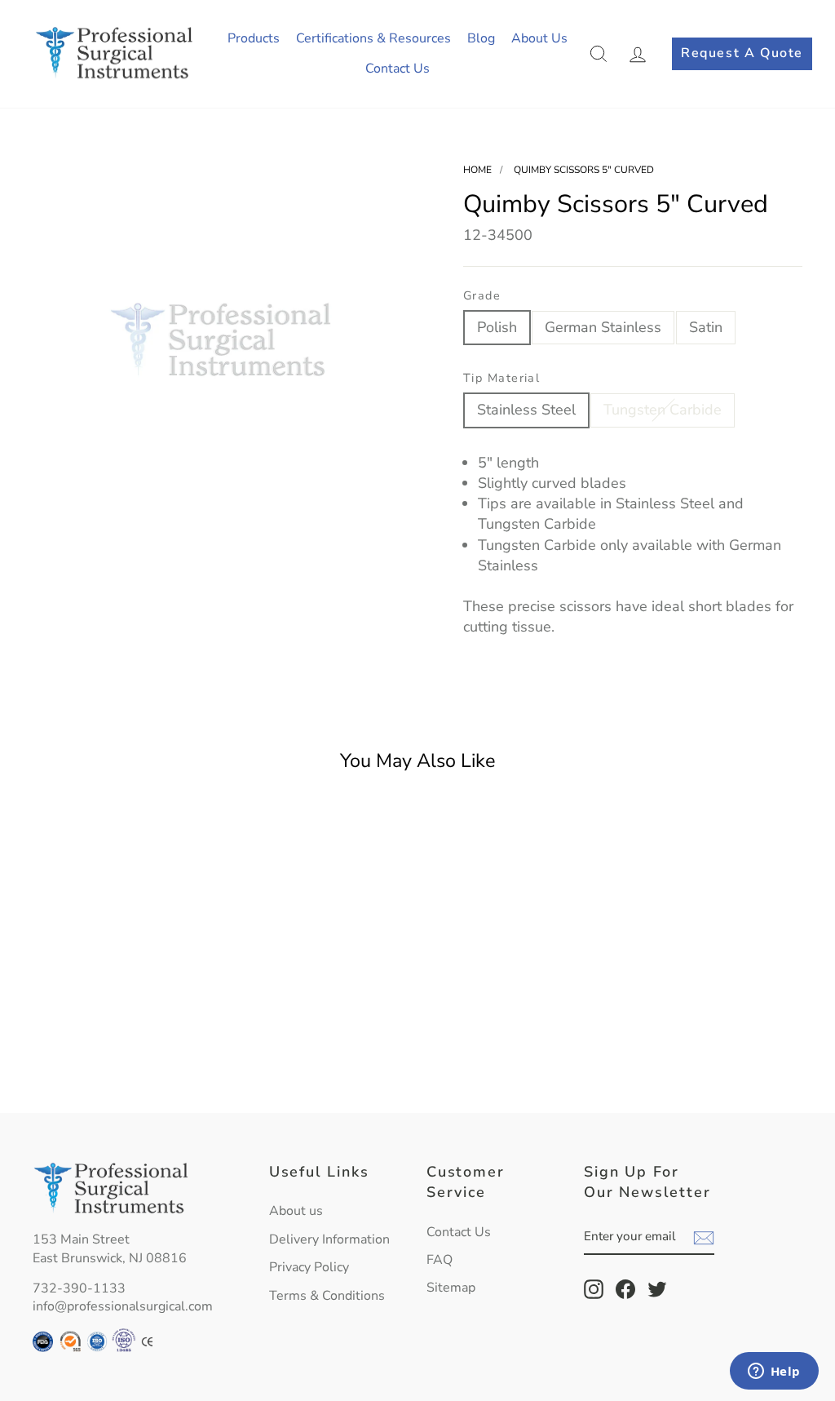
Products (254, 38)
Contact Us (397, 69)
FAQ (439, 1260)
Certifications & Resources (373, 38)
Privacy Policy (309, 1267)
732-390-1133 (79, 1288)
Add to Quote (122, 1062)
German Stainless (603, 327)
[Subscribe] (703, 1237)
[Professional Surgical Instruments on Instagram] (593, 1289)
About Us (539, 38)
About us (296, 1211)
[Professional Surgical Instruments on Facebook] (625, 1289)
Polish (497, 327)
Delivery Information (329, 1239)
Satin (705, 327)
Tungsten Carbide (662, 409)
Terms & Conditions (327, 1296)
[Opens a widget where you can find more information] (774, 1372)
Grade (482, 295)
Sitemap (450, 1288)
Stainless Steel (526, 409)
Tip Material (501, 378)
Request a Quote (742, 53)
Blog (481, 38)
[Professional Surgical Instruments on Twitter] (657, 1289)
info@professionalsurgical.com (123, 1306)
